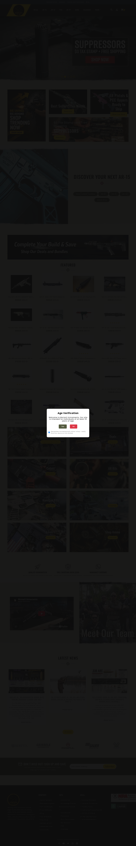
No (73, 426)
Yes (62, 426)
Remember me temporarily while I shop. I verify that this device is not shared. (68, 432)
